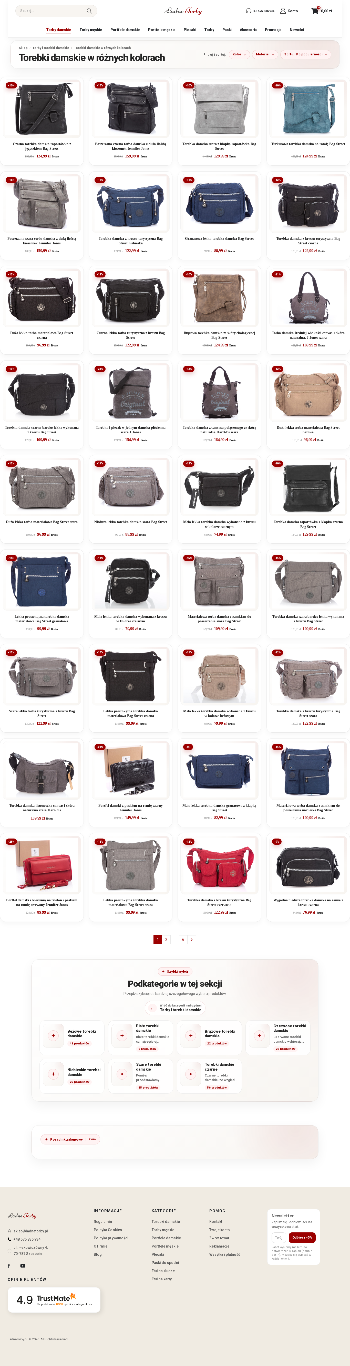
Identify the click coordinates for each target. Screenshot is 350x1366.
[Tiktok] (37, 1266)
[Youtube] (22, 1266)
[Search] (89, 11)
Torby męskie (90, 30)
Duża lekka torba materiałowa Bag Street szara (42, 522)
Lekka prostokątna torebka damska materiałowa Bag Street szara (130, 902)
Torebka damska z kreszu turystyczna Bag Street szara (308, 713)
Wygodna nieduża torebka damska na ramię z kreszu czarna (308, 902)
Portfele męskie (162, 30)
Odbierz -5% (302, 1237)
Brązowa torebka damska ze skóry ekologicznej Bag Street (219, 335)
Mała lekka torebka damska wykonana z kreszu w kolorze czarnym (219, 524)
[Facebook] (9, 1266)
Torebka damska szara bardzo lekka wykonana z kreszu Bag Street (308, 619)
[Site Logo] (183, 11)
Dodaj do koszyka (46, 132)
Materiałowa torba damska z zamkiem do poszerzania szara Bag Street (219, 619)
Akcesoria (248, 30)
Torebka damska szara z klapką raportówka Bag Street (219, 146)
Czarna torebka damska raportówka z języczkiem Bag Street (42, 146)
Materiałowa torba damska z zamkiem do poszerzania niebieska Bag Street (308, 808)
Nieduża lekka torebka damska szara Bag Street (130, 522)
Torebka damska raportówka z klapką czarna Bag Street (308, 524)
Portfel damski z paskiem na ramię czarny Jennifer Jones (130, 808)
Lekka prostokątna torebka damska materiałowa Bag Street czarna (130, 713)
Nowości (297, 30)
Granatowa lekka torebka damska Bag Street (219, 239)
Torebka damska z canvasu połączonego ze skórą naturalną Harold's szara (219, 430)
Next (191, 939)
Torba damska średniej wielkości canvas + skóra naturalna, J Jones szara (308, 335)
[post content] (42, 109)
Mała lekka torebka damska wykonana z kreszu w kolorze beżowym (219, 713)
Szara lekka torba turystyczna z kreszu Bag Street (42, 713)
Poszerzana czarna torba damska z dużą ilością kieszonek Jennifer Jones (130, 146)
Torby (209, 30)
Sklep (23, 48)
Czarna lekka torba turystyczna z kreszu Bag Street (131, 335)
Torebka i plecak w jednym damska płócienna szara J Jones (131, 430)
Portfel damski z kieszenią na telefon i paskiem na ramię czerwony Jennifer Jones (41, 902)
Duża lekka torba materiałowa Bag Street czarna (41, 335)
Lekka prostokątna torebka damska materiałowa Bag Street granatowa (42, 619)
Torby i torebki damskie (51, 48)
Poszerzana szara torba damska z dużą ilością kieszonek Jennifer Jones (41, 241)
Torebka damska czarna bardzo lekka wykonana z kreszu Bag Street (42, 430)
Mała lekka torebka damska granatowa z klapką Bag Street (219, 808)
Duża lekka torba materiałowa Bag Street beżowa (308, 430)
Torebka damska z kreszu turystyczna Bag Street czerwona (219, 902)
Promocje (273, 30)
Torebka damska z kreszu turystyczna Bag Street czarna (308, 241)
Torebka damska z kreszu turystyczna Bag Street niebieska (131, 241)
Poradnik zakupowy (66, 1139)
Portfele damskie (125, 30)
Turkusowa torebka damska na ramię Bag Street (308, 144)
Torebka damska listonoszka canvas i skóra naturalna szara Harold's (41, 808)
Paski (227, 30)
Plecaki (190, 30)
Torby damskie (58, 30)
